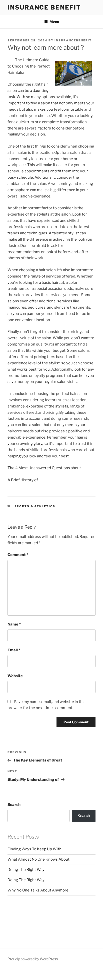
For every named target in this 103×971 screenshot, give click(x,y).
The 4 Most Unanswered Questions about (44, 468)
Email (14, 650)
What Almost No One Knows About (39, 859)
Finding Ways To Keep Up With (35, 849)
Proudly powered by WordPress (33, 959)
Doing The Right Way (26, 869)
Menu (54, 22)
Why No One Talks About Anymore (38, 890)
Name (14, 624)
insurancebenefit (73, 40)
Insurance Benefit (44, 7)
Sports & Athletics (35, 506)
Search (14, 804)
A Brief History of (23, 480)
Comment (18, 554)
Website (15, 676)
